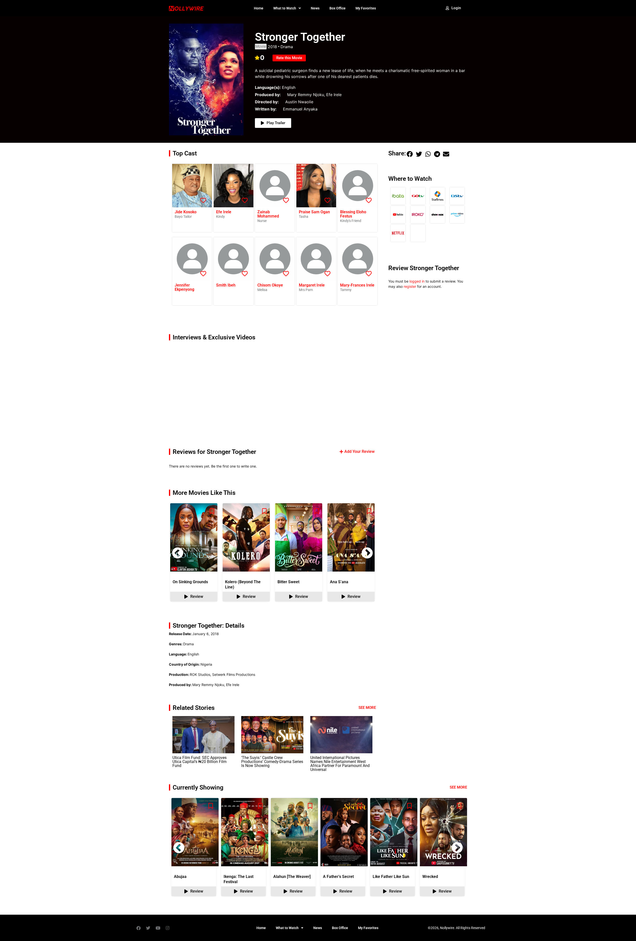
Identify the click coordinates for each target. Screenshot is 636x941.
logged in (417, 281)
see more (458, 787)
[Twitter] (148, 928)
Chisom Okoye (270, 285)
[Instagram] (167, 928)
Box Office (337, 8)
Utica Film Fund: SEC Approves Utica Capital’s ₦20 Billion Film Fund (199, 761)
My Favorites (366, 8)
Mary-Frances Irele (357, 285)
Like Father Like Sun (391, 876)
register (410, 286)
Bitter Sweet (288, 581)
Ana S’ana (339, 581)
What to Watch (284, 8)
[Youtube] (158, 928)
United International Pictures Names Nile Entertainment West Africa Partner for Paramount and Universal (340, 763)
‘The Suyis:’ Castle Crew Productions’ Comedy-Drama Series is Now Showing (272, 761)
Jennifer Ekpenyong (184, 287)
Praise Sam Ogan (314, 212)
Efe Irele (223, 212)
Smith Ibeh (226, 285)
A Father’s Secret (338, 876)
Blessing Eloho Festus (353, 214)
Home (258, 8)
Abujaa (180, 876)
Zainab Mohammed (268, 214)
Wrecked (430, 876)
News (315, 8)
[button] (367, 553)
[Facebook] (138, 928)
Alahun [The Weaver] (292, 876)
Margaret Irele (312, 285)
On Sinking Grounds (190, 581)
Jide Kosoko (186, 212)
